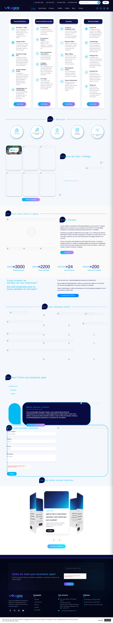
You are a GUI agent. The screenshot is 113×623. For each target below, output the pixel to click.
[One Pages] (37, 80)
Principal (33, 8)
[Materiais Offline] (62, 43)
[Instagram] (100, 8)
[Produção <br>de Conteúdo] (77, 130)
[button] (31, 232)
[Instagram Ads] (86, 57)
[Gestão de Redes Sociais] (13, 71)
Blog (73, 8)
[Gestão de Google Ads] (13, 55)
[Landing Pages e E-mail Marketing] (13, 89)
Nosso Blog (37, 610)
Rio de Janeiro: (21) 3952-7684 (94, 604)
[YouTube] (107, 8)
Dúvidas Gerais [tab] (13, 386)
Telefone (9, 439)
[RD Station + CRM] (13, 29)
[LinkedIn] (104, 8)
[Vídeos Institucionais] (62, 81)
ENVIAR (69, 584)
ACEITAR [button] (107, 620)
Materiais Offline (69, 41)
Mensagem (10, 454)
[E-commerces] (37, 29)
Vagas (105, 2)
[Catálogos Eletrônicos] (37, 64)
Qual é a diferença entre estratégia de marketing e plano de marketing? (79, 516)
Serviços (51, 8)
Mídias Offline (69, 54)
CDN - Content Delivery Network (97, 135)
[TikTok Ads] (86, 86)
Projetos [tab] (13, 393)
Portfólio (60, 8)
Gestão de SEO (20, 41)
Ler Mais (41, 524)
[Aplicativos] (57, 130)
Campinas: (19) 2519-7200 (93, 599)
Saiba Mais (20, 104)
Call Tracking (17, 133)
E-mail (8, 446)
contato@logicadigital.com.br (68, 610)
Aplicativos (57, 133)
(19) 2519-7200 (39, 2)
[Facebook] (97, 8)
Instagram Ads (93, 55)
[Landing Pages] (86, 43)
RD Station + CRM (21, 27)
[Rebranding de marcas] (62, 69)
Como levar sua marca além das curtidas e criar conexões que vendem (56, 515)
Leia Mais (100, 620)
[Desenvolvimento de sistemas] (37, 130)
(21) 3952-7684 (61, 2)
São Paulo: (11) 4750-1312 (93, 602)
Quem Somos (42, 8)
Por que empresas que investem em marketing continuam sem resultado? (32, 516)
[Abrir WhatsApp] (4, 618)
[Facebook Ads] (86, 72)
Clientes (67, 8)
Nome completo (11, 431)
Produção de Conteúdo (77, 134)
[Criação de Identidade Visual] (62, 29)
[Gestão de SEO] (13, 43)
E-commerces (44, 27)
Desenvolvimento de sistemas (37, 134)
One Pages (44, 78)
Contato (81, 8)
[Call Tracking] (17, 130)
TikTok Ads (92, 85)
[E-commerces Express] (37, 39)
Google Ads (92, 27)
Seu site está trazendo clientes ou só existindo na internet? (38, 516)
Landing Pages (93, 41)
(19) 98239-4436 (72, 2)
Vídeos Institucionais (71, 80)
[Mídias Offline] (62, 55)
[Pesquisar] (98, 2)
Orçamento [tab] (13, 390)
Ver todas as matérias (56, 546)
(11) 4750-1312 (50, 2)
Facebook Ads (93, 71)
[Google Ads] (86, 29)
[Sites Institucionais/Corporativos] (37, 53)
